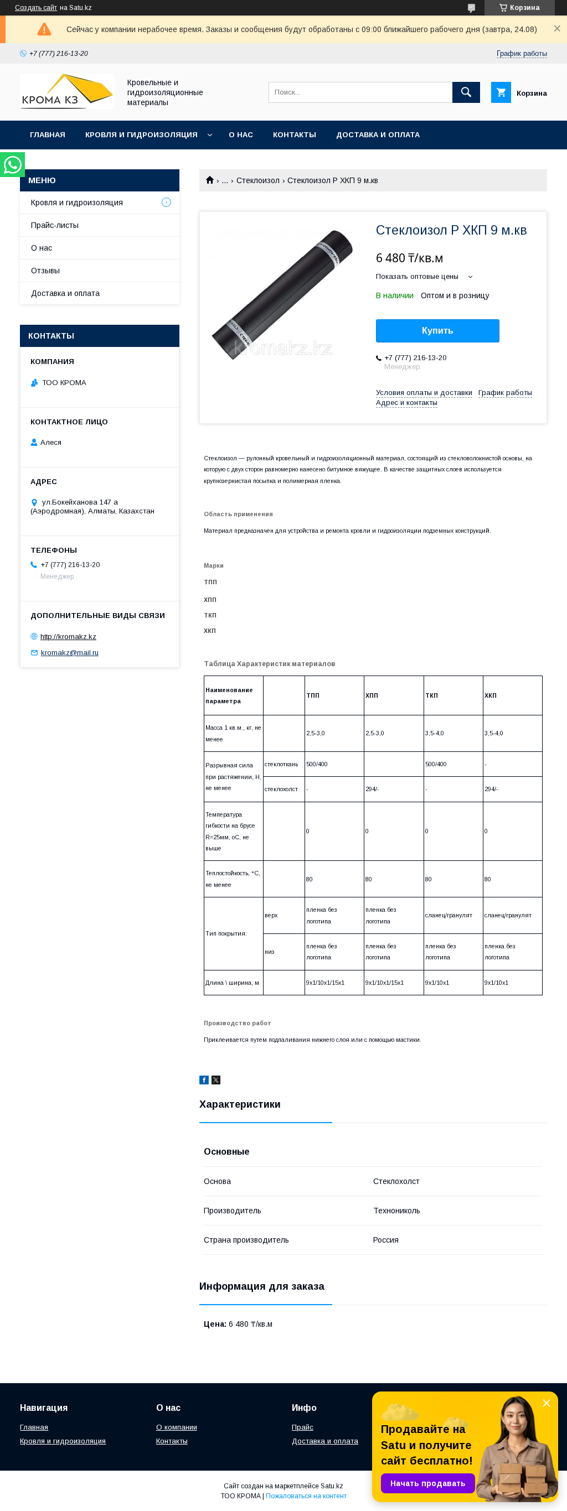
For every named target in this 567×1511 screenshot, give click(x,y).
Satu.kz (332, 1486)
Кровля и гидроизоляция (141, 135)
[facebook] (204, 1081)
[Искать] (466, 92)
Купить (437, 330)
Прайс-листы (55, 225)
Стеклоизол (258, 180)
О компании (176, 1427)
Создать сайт (36, 8)
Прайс (302, 1427)
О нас (241, 135)
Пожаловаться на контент (306, 1496)
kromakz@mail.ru (70, 652)
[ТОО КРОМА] (67, 106)
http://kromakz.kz (68, 636)
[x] (216, 1081)
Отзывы (45, 270)
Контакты (294, 135)
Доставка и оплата (378, 135)
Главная (47, 135)
